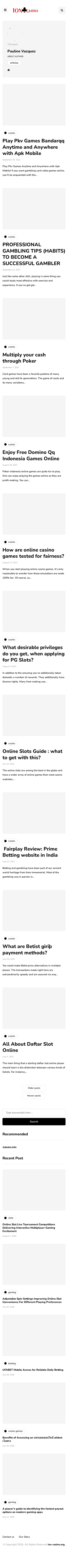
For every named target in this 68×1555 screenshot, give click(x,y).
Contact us (8, 1536)
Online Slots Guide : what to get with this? (32, 754)
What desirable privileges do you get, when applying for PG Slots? (33, 653)
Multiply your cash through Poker (24, 358)
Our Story (24, 1536)
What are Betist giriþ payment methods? (27, 949)
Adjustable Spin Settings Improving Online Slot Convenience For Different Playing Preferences (32, 1300)
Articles (14, 62)
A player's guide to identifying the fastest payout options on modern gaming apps (32, 1510)
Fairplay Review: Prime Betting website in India (30, 852)
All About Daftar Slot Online (27, 1047)
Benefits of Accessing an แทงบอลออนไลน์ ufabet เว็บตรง (32, 1439)
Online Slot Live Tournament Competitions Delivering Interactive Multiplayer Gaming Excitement (28, 1228)
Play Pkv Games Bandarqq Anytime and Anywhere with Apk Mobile (33, 147)
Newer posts (34, 1095)
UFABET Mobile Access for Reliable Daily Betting (32, 1370)
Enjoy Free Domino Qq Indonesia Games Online (30, 455)
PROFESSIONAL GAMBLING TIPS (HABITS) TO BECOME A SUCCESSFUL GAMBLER (33, 254)
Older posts (34, 1088)
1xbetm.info (9, 1147)
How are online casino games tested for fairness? (33, 553)
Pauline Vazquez (21, 51)
